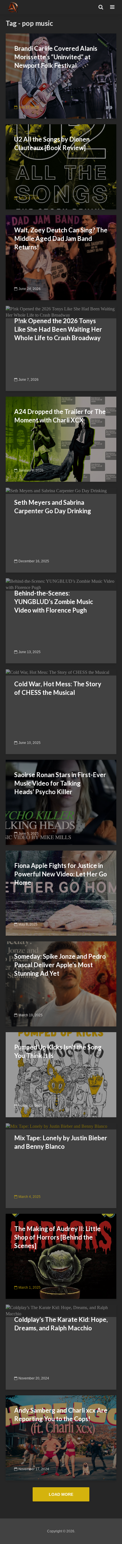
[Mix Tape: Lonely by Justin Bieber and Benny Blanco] (56, 1126)
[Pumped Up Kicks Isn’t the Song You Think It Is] (61, 1074)
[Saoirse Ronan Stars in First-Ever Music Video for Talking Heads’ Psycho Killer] (61, 802)
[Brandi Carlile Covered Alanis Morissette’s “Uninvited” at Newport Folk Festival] (61, 75)
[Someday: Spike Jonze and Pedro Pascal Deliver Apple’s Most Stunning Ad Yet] (61, 983)
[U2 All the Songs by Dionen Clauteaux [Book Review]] (61, 166)
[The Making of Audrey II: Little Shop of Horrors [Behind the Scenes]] (61, 1255)
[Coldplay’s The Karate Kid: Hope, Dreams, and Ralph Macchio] (61, 1310)
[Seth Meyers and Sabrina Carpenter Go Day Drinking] (56, 490)
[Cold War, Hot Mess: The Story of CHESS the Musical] (57, 672)
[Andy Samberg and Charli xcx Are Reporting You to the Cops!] (61, 1437)
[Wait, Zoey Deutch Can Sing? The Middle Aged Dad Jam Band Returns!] (61, 257)
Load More (61, 1494)
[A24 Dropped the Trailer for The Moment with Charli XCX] (61, 438)
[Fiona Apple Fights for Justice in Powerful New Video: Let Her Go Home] (61, 892)
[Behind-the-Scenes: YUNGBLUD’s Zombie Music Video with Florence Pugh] (61, 584)
